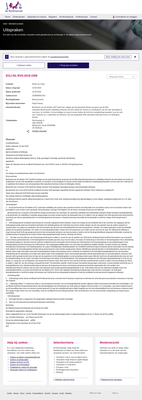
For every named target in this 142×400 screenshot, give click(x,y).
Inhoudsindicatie (13, 107)
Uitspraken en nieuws (36, 17)
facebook (123, 393)
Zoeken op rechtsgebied (19, 365)
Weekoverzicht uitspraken (111, 380)
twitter (120, 393)
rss (103, 393)
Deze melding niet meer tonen (118, 57)
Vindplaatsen (11, 120)
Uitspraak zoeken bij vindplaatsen (23, 370)
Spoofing (47, 393)
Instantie (9, 84)
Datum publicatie (13, 92)
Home (7, 17)
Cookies (28, 393)
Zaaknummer (11, 96)
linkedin (131, 393)
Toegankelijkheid (37, 393)
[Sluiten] (135, 57)
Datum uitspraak (13, 88)
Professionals (82, 17)
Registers (53, 17)
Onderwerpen (19, 17)
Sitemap (16, 393)
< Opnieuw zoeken (23, 65)
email (107, 393)
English (9, 393)
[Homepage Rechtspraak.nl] (13, 6)
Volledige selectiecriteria (64, 380)
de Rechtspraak (66, 17)
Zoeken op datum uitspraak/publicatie (25, 357)
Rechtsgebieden (13, 99)
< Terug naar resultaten (68, 65)
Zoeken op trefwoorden (19, 360)
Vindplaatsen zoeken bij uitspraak (23, 367)
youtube (134, 393)
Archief (61, 393)
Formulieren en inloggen (126, 17)
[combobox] (121, 76)
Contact (93, 17)
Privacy (22, 393)
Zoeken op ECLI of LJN (19, 362)
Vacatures (55, 393)
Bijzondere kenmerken (15, 103)
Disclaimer (68, 393)
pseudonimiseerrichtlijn (59, 57)
